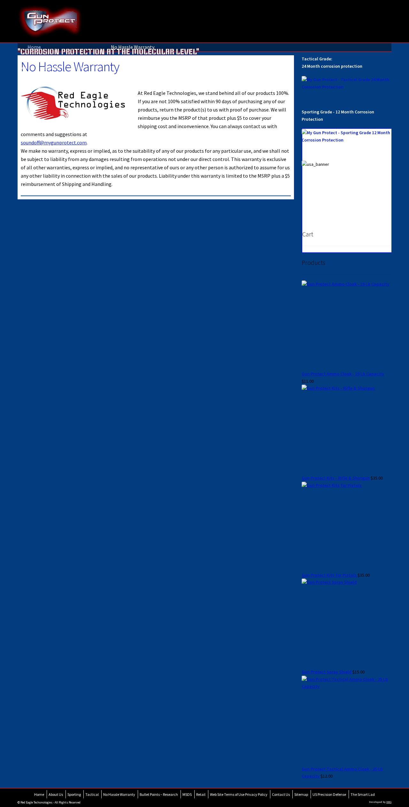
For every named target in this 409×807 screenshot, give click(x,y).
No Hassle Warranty (119, 794)
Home (25, 70)
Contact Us (281, 794)
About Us (56, 794)
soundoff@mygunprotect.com (54, 142)
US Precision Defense (329, 794)
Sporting (52, 70)
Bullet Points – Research (159, 794)
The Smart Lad (363, 794)
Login (162, 70)
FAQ (101, 70)
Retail (200, 794)
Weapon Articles (134, 70)
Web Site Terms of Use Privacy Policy (238, 794)
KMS (388, 801)
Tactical (76, 70)
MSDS (187, 794)
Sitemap (301, 794)
